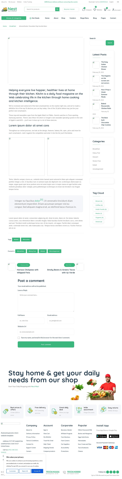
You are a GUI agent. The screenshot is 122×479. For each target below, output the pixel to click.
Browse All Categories (13, 18)
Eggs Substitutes (83, 437)
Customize (12, 471)
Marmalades (82, 440)
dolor (37, 200)
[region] (25, 464)
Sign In (45, 430)
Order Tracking (27, 2)
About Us (4, 2)
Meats (99, 213)
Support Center (31, 447)
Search (93, 38)
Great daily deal (63, 409)
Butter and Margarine (85, 433)
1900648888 (74, 472)
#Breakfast (20, 251)
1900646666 (52, 472)
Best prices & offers (15, 409)
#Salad (16, 239)
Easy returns (113, 408)
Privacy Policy (30, 437)
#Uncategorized (54, 251)
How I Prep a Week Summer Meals (105, 93)
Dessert (95, 157)
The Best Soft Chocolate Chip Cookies (106, 121)
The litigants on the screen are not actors (105, 79)
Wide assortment (88, 409)
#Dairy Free (32, 251)
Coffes (99, 205)
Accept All (37, 471)
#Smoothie (26, 239)
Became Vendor (69, 9)
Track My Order (48, 440)
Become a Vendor (66, 430)
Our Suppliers (65, 444)
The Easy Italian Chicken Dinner (104, 65)
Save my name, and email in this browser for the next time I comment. (45, 338)
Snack (99, 222)
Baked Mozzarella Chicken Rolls (106, 106)
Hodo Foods (101, 209)
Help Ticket (47, 444)
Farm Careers (65, 440)
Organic (99, 217)
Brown (99, 201)
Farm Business (65, 437)
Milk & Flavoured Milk (85, 430)
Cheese (80, 451)
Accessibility (65, 447)
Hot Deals (35, 18)
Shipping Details (48, 447)
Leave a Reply (22, 290)
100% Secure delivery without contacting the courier (61, 2)
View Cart (46, 433)
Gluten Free (97, 161)
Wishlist (19, 2)
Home (5, 26)
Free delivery (40, 408)
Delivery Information (33, 433)
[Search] (57, 9)
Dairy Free (96, 153)
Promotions (65, 451)
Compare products (49, 451)
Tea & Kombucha (83, 447)
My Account (12, 2)
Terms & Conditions (32, 440)
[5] (41, 199)
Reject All (25, 471)
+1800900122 (103, 2)
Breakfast (13, 26)
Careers (28, 451)
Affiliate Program (66, 433)
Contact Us (29, 444)
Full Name (21, 315)
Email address (52, 315)
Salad (95, 165)
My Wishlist (47, 437)
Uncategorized (98, 169)
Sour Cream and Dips (84, 444)
